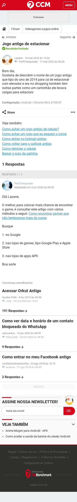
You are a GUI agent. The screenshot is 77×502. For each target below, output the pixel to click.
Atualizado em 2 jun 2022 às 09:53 (34, 187)
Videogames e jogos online (42, 29)
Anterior (11, 37)
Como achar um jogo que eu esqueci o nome (34, 134)
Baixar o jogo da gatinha (20, 153)
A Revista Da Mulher (53, 457)
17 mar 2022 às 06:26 (52, 61)
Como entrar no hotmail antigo (24, 139)
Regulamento (30, 457)
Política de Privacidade (54, 451)
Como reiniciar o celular (19, 149)
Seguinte (65, 37)
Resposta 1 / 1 (12, 174)
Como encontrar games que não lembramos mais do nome (35, 216)
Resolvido (11, 48)
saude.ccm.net (38, 484)
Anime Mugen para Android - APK (27, 430)
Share (11, 112)
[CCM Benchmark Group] (38, 474)
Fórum (15, 29)
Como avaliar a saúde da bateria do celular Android (38, 436)
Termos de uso (28, 451)
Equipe (12, 451)
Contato (14, 457)
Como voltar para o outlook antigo (27, 144)
